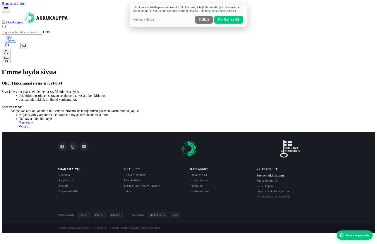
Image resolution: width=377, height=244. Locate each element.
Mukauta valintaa (143, 19)
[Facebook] (62, 146)
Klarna (83, 214)
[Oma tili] (6, 52)
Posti (176, 214)
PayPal (99, 214)
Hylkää (204, 19)
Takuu (128, 191)
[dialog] (188, 15)
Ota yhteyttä (65, 180)
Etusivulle (26, 123)
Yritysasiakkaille (68, 191)
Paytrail (115, 214)
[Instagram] (73, 146)
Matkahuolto (157, 214)
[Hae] (24, 46)
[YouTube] (84, 146)
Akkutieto (64, 175)
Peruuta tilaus (132, 180)
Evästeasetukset (199, 191)
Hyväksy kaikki (228, 19)
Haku (47, 32)
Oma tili (24, 126)
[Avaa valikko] (6, 9)
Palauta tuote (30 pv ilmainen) (142, 185)
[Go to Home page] (35, 22)
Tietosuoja (196, 185)
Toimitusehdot (199, 180)
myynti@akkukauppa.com (273, 191)
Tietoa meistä (198, 175)
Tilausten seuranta (135, 175)
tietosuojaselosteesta (223, 10)
